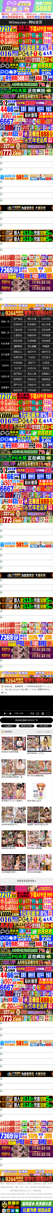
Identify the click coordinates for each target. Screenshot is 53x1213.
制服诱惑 (46, 379)
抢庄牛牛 (32, 352)
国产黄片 (18, 374)
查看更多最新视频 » (26, 881)
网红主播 (32, 319)
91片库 (18, 368)
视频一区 (5, 321)
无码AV (5, 365)
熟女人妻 (32, 374)
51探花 (46, 363)
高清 (32, 713)
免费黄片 (46, 374)
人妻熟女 (18, 335)
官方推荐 (5, 354)
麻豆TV (32, 363)
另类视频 (46, 335)
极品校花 (18, 390)
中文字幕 (32, 330)
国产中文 (18, 385)
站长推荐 (5, 343)
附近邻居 (18, 341)
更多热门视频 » (44, 732)
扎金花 (32, 357)
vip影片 (9, 726)
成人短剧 (46, 385)
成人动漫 (46, 324)
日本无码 (46, 319)
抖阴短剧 (32, 390)
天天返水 (46, 357)
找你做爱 (46, 341)
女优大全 (32, 368)
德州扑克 (46, 352)
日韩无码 (46, 390)
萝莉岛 (46, 368)
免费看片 (5, 387)
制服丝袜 (32, 335)
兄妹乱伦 (32, 385)
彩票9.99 (18, 357)
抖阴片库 (5, 376)
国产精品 (18, 319)
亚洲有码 (18, 324)
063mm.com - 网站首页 (25, 22)
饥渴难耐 (32, 341)
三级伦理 (18, 330)
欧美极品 (32, 324)
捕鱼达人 (18, 352)
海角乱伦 (32, 379)
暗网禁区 (18, 379)
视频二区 (5, 332)
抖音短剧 (18, 363)
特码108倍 (26, 726)
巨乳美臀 (46, 330)
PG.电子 (44, 726)
